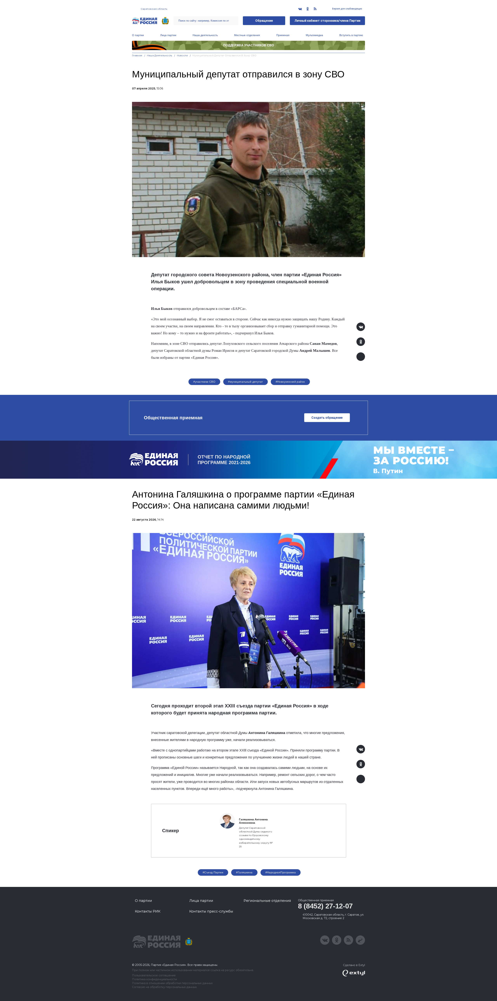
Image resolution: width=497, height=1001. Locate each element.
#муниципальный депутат (245, 381)
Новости (182, 55)
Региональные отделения (267, 901)
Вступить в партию (351, 35)
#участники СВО (204, 381)
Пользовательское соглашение (154, 975)
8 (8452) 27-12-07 (325, 906)
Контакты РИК (147, 911)
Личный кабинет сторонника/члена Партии (327, 21)
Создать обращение (327, 417)
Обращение (264, 21)
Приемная (282, 35)
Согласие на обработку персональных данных (164, 987)
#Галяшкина (244, 872)
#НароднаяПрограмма (280, 872)
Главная (137, 55)
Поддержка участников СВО (248, 45)
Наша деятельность (205, 35)
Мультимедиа (314, 35)
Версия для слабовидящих (347, 8)
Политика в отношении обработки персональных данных (172, 983)
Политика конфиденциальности (154, 979)
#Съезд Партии (213, 872)
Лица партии (168, 35)
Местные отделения (247, 35)
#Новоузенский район (290, 381)
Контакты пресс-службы (211, 911)
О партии (138, 35)
